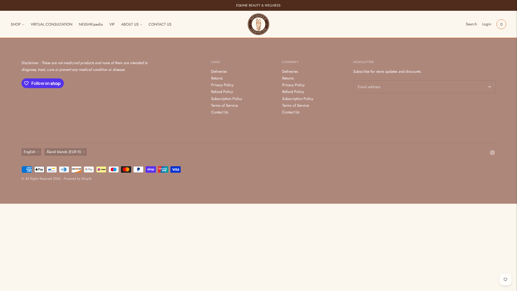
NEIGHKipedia (91, 24)
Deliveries (219, 71)
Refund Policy (222, 91)
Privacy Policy (222, 85)
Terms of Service (224, 105)
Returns (217, 78)
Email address (368, 80)
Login (486, 24)
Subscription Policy (226, 98)
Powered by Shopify (78, 178)
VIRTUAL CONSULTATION (51, 24)
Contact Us (219, 112)
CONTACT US (160, 24)
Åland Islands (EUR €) (64, 151)
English (29, 151)
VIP (112, 24)
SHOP (16, 24)
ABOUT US (130, 24)
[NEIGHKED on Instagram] (492, 153)
